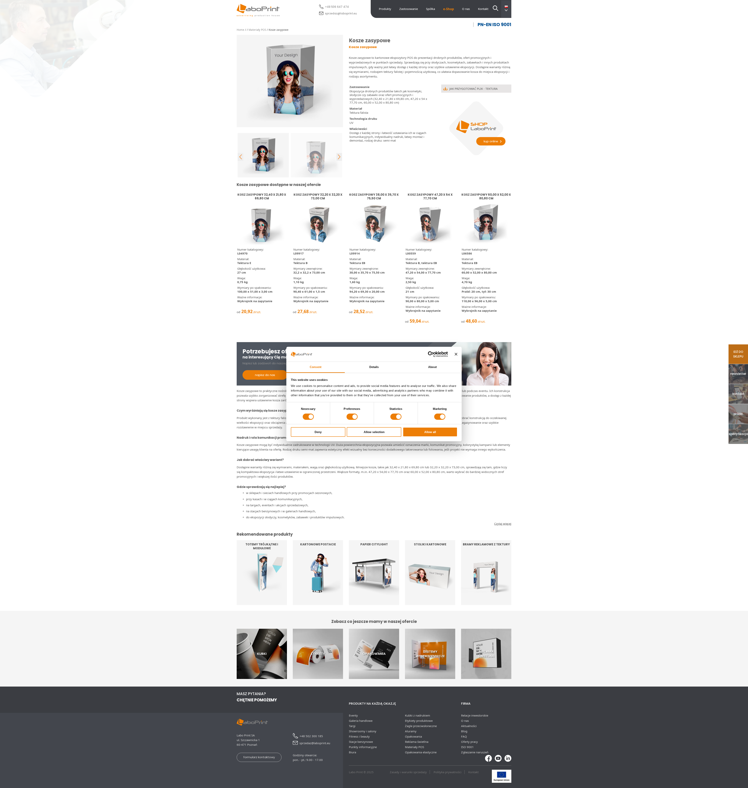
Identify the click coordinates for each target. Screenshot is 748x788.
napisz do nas (265, 375)
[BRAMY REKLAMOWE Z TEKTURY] (486, 603)
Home (240, 30)
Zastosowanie (408, 9)
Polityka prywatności (447, 772)
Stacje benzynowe (361, 742)
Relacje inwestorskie (474, 715)
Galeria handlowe (360, 721)
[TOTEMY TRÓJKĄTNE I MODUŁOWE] (262, 603)
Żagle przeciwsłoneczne (421, 726)
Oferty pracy (469, 742)
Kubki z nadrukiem (417, 715)
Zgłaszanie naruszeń (474, 752)
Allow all (430, 432)
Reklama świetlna (416, 742)
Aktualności (469, 726)
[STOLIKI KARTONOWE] (430, 602)
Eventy (353, 715)
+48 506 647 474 (337, 7)
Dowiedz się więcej (374, 594)
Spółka (430, 9)
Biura (352, 752)
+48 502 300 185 (311, 736)
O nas (466, 9)
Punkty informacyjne (363, 747)
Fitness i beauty (359, 736)
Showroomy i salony (362, 731)
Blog (464, 731)
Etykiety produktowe (419, 721)
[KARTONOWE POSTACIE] (318, 603)
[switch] (352, 417)
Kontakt (483, 9)
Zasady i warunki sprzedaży (408, 772)
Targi (352, 726)
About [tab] (432, 367)
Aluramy (410, 731)
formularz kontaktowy (259, 757)
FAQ (464, 736)
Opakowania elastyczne (421, 752)
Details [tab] (374, 367)
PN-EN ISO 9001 (494, 24)
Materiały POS (257, 30)
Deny (318, 432)
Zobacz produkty (262, 594)
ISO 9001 (467, 747)
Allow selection (374, 432)
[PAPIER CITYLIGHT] (374, 603)
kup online (491, 141)
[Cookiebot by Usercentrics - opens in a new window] (431, 354)
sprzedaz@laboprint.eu (341, 13)
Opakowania (413, 736)
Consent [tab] (315, 367)
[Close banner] (456, 354)
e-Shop (448, 9)
